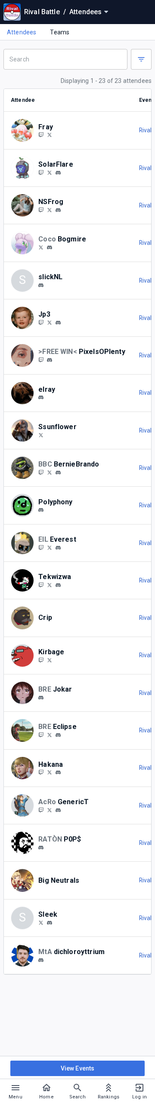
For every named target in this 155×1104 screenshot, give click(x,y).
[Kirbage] (40, 659)
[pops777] (40, 848)
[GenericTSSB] (49, 809)
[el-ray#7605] (40, 398)
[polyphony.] (40, 510)
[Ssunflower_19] (40, 434)
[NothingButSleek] (40, 922)
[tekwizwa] (58, 585)
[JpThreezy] (40, 322)
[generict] (58, 810)
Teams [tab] (59, 32)
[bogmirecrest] (49, 247)
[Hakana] (40, 772)
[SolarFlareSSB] (40, 172)
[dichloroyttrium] (40, 960)
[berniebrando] (58, 473)
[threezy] (49, 322)
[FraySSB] (40, 134)
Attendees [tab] (21, 32)
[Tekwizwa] (40, 584)
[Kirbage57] (49, 659)
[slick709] (40, 285)
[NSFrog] (40, 209)
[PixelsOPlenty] (40, 359)
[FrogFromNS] (49, 209)
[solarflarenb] (58, 173)
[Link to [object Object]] (24, 130)
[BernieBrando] (40, 472)
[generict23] (40, 809)
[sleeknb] (49, 923)
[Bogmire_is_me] (40, 247)
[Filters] (141, 59)
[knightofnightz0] (49, 734)
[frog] (58, 210)
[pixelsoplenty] (49, 360)
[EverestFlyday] (40, 547)
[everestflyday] (58, 548)
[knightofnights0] (58, 735)
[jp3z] (58, 323)
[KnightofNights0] (40, 734)
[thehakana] (58, 773)
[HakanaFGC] (49, 772)
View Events (78, 1068)
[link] (58, 172)
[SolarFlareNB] (49, 172)
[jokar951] (40, 698)
